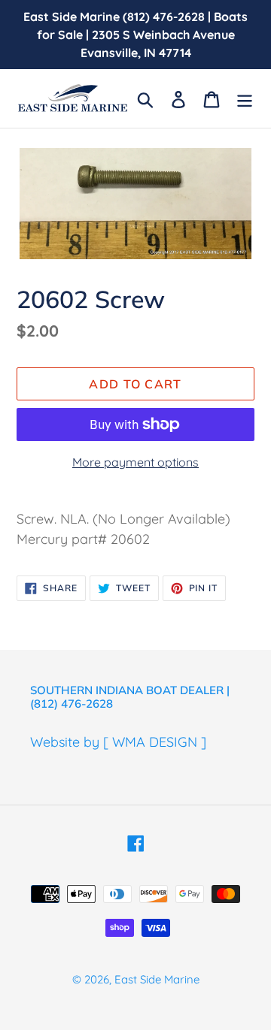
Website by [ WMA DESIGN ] (118, 742)
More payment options (135, 462)
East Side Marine (156, 979)
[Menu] (244, 98)
